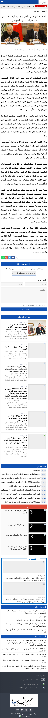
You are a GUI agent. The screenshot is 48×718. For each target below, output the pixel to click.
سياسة (36, 11)
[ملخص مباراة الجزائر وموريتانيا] (24, 539)
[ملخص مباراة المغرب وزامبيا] (24, 528)
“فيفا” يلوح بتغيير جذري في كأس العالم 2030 (25, 486)
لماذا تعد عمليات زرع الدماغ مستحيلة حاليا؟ (31, 620)
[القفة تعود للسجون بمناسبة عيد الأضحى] (37, 344)
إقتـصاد (33, 558)
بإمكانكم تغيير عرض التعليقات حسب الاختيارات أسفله (24, 269)
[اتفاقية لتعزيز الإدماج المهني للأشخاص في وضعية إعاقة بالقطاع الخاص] (37, 413)
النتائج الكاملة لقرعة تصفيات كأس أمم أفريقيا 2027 (23, 502)
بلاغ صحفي (37, 470)
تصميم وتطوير (25, 716)
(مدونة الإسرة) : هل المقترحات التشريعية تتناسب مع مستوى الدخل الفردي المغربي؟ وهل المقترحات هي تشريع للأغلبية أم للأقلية (24, 642)
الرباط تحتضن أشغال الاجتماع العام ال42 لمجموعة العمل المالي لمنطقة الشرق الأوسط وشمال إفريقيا (15, 441)
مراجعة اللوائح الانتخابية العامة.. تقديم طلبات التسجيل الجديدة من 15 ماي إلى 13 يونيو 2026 (15, 368)
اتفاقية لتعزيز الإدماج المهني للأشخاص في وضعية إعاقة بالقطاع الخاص (17, 418)
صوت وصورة (24, 506)
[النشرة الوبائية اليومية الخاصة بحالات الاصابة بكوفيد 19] (24, 550)
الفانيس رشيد (40, 49)
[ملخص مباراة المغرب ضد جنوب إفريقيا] (24, 516)
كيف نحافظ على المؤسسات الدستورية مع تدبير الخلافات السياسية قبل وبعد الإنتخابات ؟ (16, 327)
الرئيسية (44, 11)
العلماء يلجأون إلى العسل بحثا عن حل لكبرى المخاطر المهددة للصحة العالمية (24, 667)
